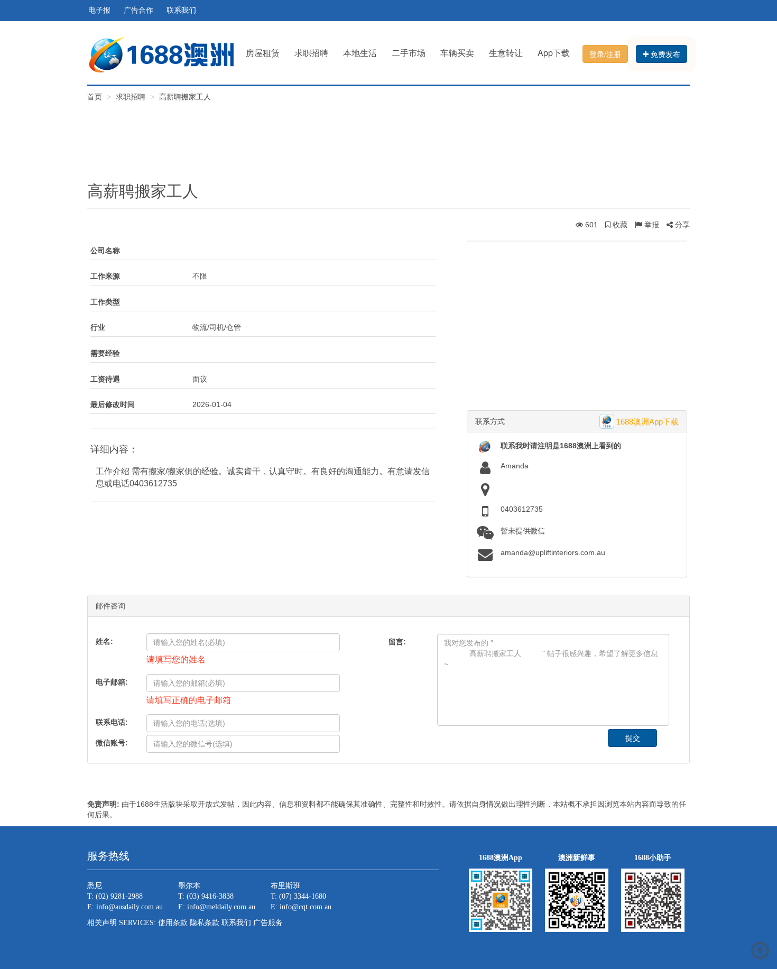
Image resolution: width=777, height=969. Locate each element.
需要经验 (105, 353)
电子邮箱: (112, 682)
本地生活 (360, 53)
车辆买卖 (457, 53)
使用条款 (173, 923)
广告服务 (268, 923)
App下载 (554, 53)
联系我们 (181, 10)
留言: (397, 642)
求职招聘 (311, 53)
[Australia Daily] (161, 54)
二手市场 (409, 53)
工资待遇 (105, 379)
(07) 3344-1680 (302, 896)
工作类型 (105, 302)
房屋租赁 (263, 53)
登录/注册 (605, 54)
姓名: (104, 641)
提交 (632, 738)
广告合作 (138, 10)
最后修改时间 (112, 404)
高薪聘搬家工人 (185, 97)
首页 (95, 97)
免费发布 (664, 54)
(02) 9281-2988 (119, 896)
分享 (681, 224)
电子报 (99, 10)
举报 (650, 224)
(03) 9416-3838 (210, 896)
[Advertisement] (388, 133)
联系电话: (112, 722)
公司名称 (105, 250)
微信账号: (112, 743)
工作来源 (105, 276)
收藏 (618, 224)
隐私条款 (204, 923)
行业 (97, 327)
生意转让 (506, 53)
